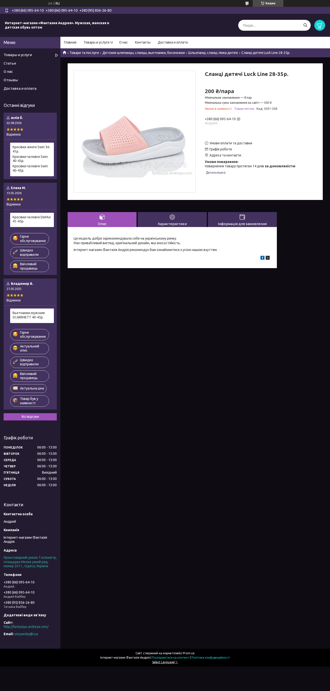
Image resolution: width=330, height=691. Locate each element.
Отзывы (11, 80)
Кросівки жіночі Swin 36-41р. (31, 149)
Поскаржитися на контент (170, 657)
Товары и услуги (96, 42)
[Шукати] (305, 25)
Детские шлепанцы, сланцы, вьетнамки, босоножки (143, 53)
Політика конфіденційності (210, 657)
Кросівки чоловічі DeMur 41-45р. (32, 219)
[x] (268, 258)
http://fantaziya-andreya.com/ (26, 627)
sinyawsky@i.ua (26, 634)
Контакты (143, 42)
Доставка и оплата (173, 42)
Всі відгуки (30, 417)
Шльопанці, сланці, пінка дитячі (213, 53)
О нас (123, 42)
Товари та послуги (84, 53)
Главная (70, 42)
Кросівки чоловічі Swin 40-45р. (30, 159)
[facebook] (262, 258)
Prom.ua (188, 653)
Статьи (10, 63)
